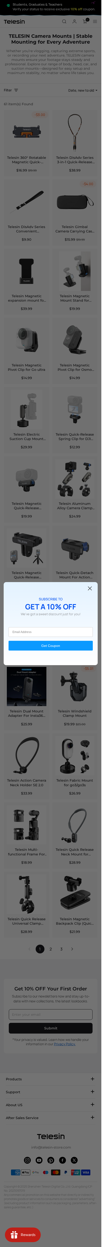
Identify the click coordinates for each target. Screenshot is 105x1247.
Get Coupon (50, 646)
